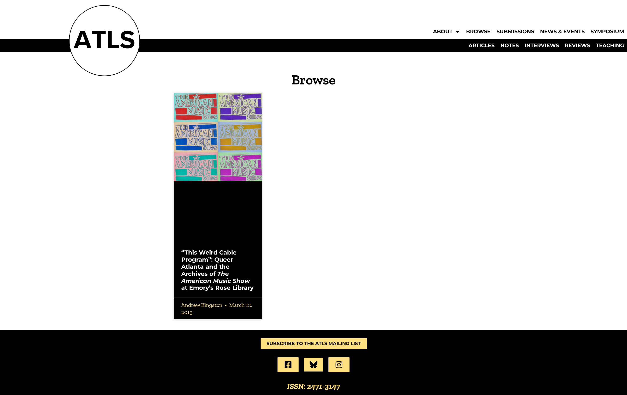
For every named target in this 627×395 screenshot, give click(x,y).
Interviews (542, 45)
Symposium (607, 31)
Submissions (515, 31)
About (443, 31)
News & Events (562, 31)
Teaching (610, 45)
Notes (509, 45)
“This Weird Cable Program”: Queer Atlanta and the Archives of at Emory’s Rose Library (217, 270)
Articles (481, 45)
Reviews (577, 45)
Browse (478, 31)
